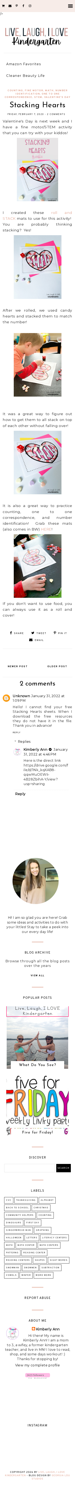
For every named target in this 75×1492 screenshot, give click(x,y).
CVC (8, 1200)
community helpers (20, 1215)
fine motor (34, 90)
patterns (12, 1252)
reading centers (18, 1260)
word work (43, 1275)
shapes (40, 1260)
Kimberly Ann (35, 750)
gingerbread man (18, 1230)
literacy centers (54, 1237)
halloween (14, 1237)
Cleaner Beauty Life (25, 76)
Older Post (57, 666)
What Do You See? (37, 1065)
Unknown (21, 696)
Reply (17, 732)
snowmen (30, 1267)
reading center (34, 1252)
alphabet (47, 1200)
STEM (38, 97)
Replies (24, 742)
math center (26, 1245)
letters (32, 1237)
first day (33, 1222)
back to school (17, 1207)
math (49, 90)
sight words (59, 1260)
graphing (42, 1230)
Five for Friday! (37, 1133)
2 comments (56, 114)
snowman (12, 1267)
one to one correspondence (32, 95)
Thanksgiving (26, 1200)
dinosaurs (13, 1222)
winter (26, 1275)
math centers (49, 1245)
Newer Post (18, 666)
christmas (41, 1207)
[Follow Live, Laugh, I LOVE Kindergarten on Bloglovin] (37, 1378)
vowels (11, 1275)
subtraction (50, 1267)
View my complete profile (37, 1365)
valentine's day (57, 97)
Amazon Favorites (23, 64)
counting (15, 90)
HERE (46, 529)
